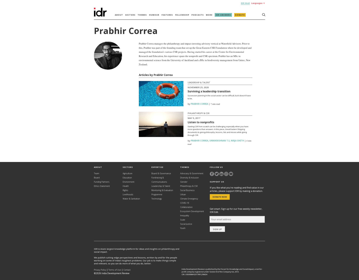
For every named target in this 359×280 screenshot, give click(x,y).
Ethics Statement (102, 186)
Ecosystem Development (192, 211)
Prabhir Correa (199, 103)
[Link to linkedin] (221, 174)
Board (97, 177)
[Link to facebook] (212, 174)
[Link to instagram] (226, 174)
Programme (156, 194)
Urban (183, 194)
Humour (154, 15)
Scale (182, 219)
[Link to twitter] (217, 174)
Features (167, 15)
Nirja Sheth (237, 140)
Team (96, 173)
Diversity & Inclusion (189, 177)
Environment (128, 181)
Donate (240, 15)
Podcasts (198, 15)
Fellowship (182, 15)
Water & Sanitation (131, 198)
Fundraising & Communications (159, 179)
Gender (183, 181)
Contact (127, 269)
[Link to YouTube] (231, 174)
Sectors (130, 15)
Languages (258, 3)
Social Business (187, 190)
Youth (182, 228)
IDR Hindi (245, 3)
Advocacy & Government (191, 173)
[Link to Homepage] (100, 15)
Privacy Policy (100, 269)
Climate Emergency (189, 198)
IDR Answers (223, 15)
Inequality (184, 215)
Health (126, 186)
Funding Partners (101, 181)
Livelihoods (128, 194)
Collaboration (186, 207)
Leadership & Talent (199, 82)
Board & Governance (161, 173)
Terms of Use (114, 269)
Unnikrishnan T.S (219, 140)
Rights (125, 190)
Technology (156, 198)
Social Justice (186, 224)
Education (127, 177)
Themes (142, 15)
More (209, 15)
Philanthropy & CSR (198, 113)
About (119, 15)
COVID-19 (184, 203)
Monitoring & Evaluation (162, 190)
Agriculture (127, 173)
